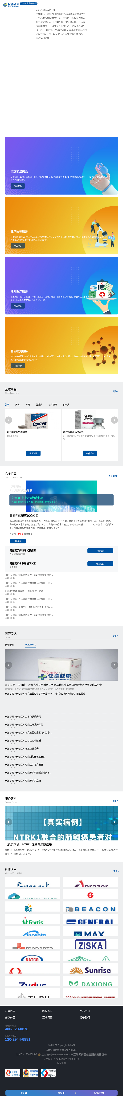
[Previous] (8, 420)
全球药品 (10, 1017)
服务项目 (10, 1011)
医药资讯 (85, 1011)
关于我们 (85, 1017)
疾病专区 (47, 1011)
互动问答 (47, 1017)
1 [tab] (61, 128)
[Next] (114, 420)
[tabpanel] (61, 66)
